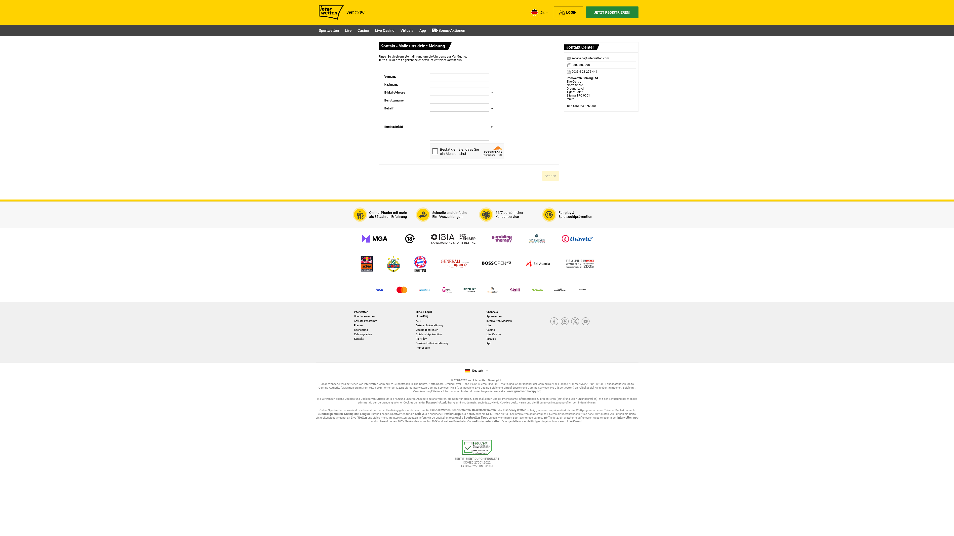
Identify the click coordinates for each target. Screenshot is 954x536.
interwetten (492, 421)
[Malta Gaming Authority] (374, 239)
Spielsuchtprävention (429, 334)
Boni (456, 421)
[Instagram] (565, 321)
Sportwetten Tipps (476, 417)
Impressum (423, 347)
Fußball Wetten (440, 410)
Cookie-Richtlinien (427, 330)
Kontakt (359, 338)
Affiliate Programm (365, 321)
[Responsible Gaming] (410, 239)
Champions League (357, 414)
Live (488, 325)
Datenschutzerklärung (429, 325)
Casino (490, 330)
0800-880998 (580, 65)
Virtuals (491, 338)
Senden (550, 176)
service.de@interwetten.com (590, 58)
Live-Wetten (359, 417)
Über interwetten (364, 316)
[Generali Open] (455, 264)
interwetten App (627, 417)
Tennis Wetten (461, 410)
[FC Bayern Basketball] (420, 264)
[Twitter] (575, 321)
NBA (472, 414)
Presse (358, 325)
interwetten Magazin (499, 321)
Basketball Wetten (484, 410)
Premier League (452, 414)
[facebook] (554, 321)
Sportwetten (494, 316)
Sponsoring (361, 330)
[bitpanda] (469, 290)
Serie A (419, 414)
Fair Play (421, 338)
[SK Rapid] (393, 264)
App (488, 343)
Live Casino (493, 334)
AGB (418, 321)
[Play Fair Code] (536, 239)
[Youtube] (586, 321)
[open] (477, 456)
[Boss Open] (496, 264)
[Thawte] (577, 239)
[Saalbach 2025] (580, 264)
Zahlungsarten (363, 334)
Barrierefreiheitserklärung (432, 343)
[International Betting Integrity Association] (453, 239)
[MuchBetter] (492, 290)
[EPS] (447, 290)
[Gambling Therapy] (501, 239)
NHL (489, 414)
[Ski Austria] (538, 264)
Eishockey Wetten (514, 410)
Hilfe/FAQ (422, 316)
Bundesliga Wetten (330, 414)
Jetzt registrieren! (612, 12)
